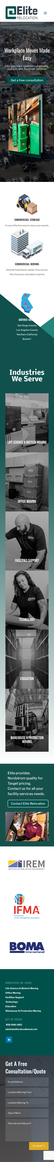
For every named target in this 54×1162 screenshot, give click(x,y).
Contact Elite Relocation (28, 803)
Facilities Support (14, 997)
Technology (11, 1002)
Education (10, 1006)
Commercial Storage (27, 220)
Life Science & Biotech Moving (21, 988)
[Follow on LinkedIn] (9, 1040)
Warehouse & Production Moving (23, 1011)
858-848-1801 (13, 1024)
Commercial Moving (27, 264)
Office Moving (13, 993)
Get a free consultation (27, 80)
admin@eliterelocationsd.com (21, 1029)
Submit (39, 1146)
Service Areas (27, 320)
